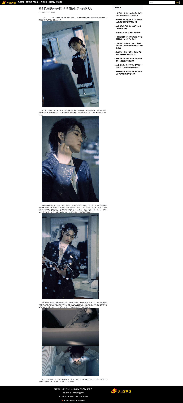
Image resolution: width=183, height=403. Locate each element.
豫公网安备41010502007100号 (74, 400)
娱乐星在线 (75, 389)
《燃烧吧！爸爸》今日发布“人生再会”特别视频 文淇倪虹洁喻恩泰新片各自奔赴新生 (129, 45)
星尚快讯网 (66, 389)
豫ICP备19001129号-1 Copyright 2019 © (73, 396)
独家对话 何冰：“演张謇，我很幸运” (128, 33)
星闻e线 (89, 389)
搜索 (177, 2)
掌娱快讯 (83, 389)
